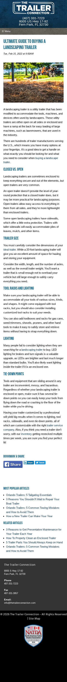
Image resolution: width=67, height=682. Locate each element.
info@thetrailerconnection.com (20, 603)
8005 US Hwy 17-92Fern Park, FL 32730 (33, 23)
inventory (26, 433)
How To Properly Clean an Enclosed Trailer (31, 538)
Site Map (34, 618)
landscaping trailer (32, 349)
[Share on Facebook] (13, 465)
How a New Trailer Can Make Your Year (29, 516)
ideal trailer (9, 249)
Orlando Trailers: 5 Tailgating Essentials (29, 494)
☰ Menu (6, 31)
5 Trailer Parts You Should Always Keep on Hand (34, 542)
